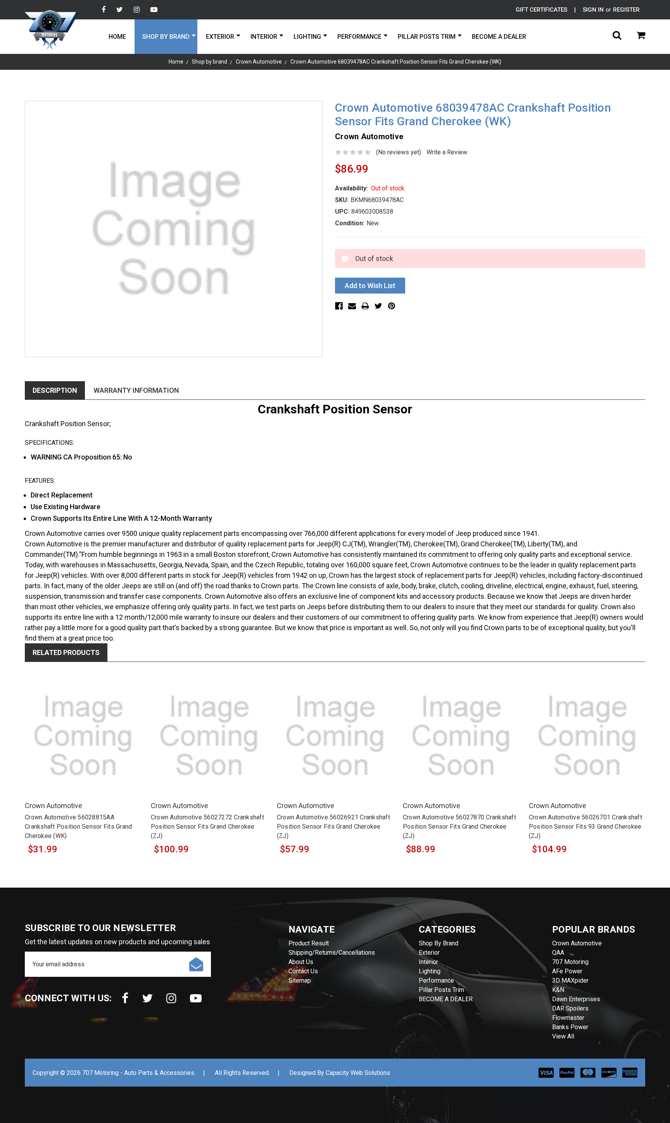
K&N (558, 989)
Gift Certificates (541, 9)
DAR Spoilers (570, 1008)
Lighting (307, 36)
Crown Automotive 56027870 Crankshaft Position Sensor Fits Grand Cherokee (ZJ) (459, 827)
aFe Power (567, 971)
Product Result (308, 943)
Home (117, 36)
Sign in (593, 9)
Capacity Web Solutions (358, 1072)
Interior (263, 36)
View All (563, 1036)
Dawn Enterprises (576, 999)
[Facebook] (103, 10)
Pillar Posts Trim (427, 36)
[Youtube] (153, 10)
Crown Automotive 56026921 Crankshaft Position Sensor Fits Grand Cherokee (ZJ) (333, 827)
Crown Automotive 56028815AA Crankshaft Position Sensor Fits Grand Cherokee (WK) (78, 827)
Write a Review (447, 152)
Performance (359, 36)
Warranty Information (136, 390)
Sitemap (299, 980)
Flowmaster (568, 1017)
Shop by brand (166, 36)
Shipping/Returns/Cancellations (331, 952)
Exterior (220, 36)
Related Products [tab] (66, 652)
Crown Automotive (577, 943)
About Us (300, 962)
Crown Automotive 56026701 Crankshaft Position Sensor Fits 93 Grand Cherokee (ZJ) (585, 827)
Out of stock (83, 745)
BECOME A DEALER (499, 36)
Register (626, 9)
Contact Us (303, 971)
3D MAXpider (570, 980)
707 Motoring (570, 962)
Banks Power (570, 1027)
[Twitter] (119, 10)
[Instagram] (137, 10)
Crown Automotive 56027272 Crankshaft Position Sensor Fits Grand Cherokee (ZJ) (207, 827)
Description (55, 390)
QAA (558, 952)
